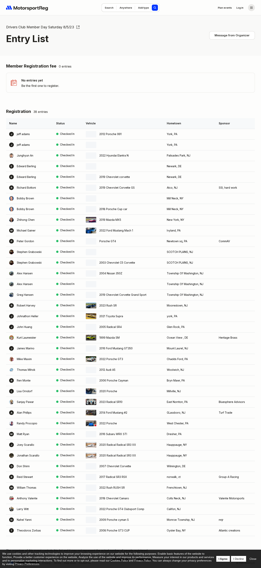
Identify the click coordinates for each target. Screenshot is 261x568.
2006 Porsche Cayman (113, 380)
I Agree (223, 558)
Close (253, 558)
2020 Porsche (108, 391)
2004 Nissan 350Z (110, 273)
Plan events (225, 7)
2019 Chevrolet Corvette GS (117, 187)
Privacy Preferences (27, 563)
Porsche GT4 (107, 241)
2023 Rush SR (108, 305)
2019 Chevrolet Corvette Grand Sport (122, 294)
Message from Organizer (232, 35)
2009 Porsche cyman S (114, 519)
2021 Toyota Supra (111, 316)
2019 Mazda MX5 (110, 219)
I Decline (238, 558)
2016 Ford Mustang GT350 (116, 348)
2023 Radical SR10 (110, 401)
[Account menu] (251, 7)
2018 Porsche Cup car (113, 209)
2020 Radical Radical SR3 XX (117, 444)
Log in (239, 7)
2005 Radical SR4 (110, 326)
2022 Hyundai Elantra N (114, 155)
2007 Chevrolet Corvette (115, 466)
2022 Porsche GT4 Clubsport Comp (121, 509)
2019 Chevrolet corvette (114, 176)
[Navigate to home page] (27, 7)
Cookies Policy (119, 560)
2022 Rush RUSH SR (112, 487)
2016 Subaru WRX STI (113, 434)
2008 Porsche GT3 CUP (114, 530)
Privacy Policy (142, 560)
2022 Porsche (108, 423)
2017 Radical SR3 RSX (113, 476)
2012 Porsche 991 (110, 134)
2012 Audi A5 (107, 369)
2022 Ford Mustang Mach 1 (116, 230)
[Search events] (155, 8)
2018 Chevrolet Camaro (114, 498)
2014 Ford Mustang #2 (113, 412)
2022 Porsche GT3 (111, 359)
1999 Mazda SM (109, 337)
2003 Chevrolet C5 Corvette (117, 262)
